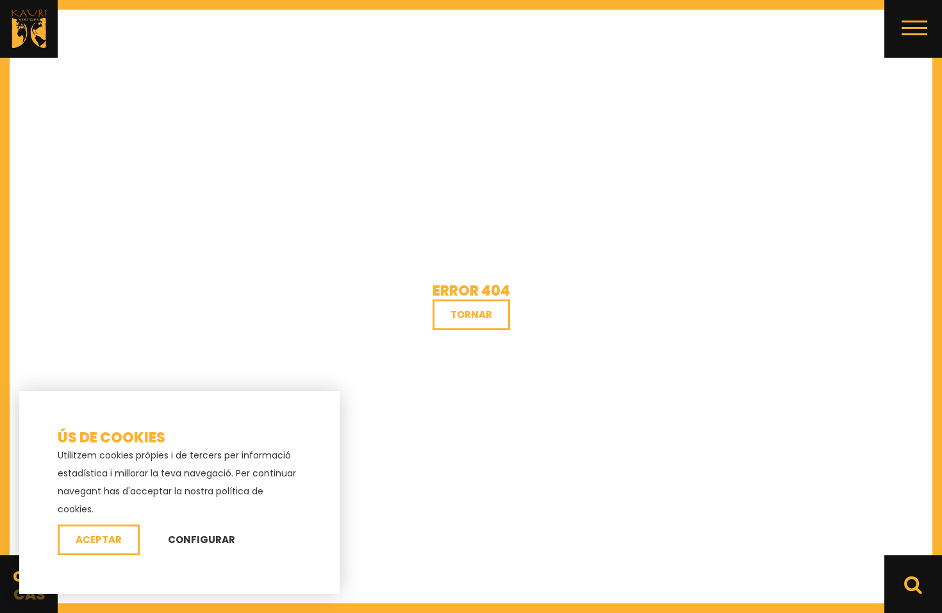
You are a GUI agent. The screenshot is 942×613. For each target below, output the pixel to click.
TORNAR (471, 314)
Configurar (201, 539)
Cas (29, 594)
